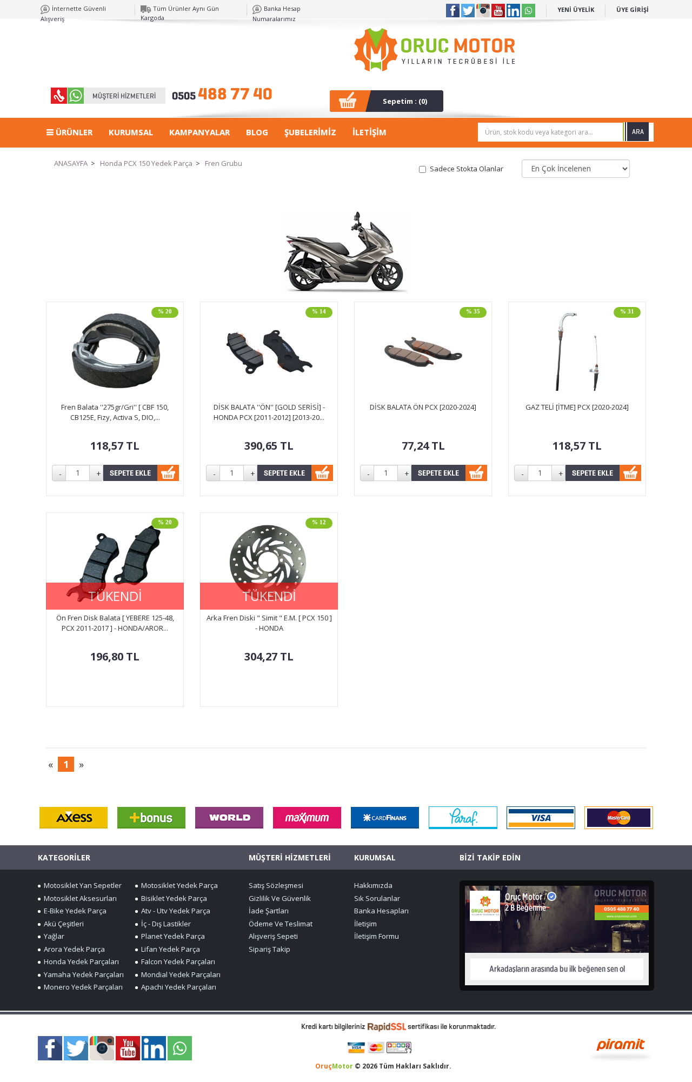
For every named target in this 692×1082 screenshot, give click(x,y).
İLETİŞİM (369, 131)
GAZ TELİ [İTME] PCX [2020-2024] (577, 407)
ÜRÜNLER (73, 131)
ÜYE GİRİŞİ (632, 9)
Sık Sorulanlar (377, 898)
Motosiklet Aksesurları (79, 898)
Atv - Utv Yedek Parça (174, 911)
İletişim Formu (376, 936)
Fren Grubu (223, 163)
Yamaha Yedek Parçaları (82, 974)
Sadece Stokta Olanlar (466, 168)
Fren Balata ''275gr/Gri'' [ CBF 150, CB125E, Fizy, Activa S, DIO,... (115, 412)
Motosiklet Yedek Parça (178, 885)
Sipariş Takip (269, 949)
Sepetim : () (405, 101)
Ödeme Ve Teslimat (280, 924)
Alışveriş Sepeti (273, 936)
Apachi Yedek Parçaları (177, 987)
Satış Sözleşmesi (276, 885)
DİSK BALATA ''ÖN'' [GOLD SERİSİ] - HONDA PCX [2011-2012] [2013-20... (269, 412)
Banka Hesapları (381, 911)
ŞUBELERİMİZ (310, 131)
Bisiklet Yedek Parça (172, 898)
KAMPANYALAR (199, 131)
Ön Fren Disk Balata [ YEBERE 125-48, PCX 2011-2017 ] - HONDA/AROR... (115, 623)
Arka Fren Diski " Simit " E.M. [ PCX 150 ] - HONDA (269, 623)
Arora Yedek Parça (73, 949)
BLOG (257, 131)
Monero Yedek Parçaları (82, 987)
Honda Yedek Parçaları (80, 961)
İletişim (365, 924)
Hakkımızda (373, 885)
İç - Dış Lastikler (164, 924)
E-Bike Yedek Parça (74, 911)
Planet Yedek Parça (171, 936)
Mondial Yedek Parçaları (179, 974)
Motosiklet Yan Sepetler (81, 885)
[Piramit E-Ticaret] (621, 1048)
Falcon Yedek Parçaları (176, 961)
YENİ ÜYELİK (575, 9)
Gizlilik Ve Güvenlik (280, 898)
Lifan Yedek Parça (169, 949)
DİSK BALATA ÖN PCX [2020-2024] (423, 407)
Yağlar (52, 936)
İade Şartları (269, 911)
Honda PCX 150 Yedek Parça (146, 163)
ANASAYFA (71, 163)
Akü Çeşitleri (62, 924)
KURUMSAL (131, 131)
